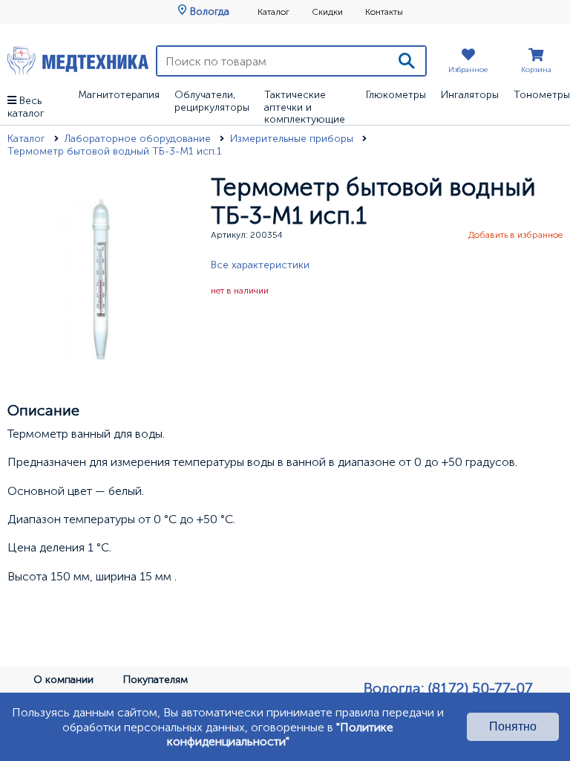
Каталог (273, 12)
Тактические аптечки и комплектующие (304, 107)
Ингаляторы (470, 94)
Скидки (327, 12)
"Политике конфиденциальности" (280, 734)
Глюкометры (396, 94)
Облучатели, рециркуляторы (211, 101)
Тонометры (542, 94)
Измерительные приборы (293, 138)
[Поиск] (406, 61)
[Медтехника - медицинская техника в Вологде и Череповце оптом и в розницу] (77, 61)
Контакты (384, 12)
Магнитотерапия (119, 94)
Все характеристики (260, 265)
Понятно (513, 726)
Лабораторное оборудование (139, 138)
